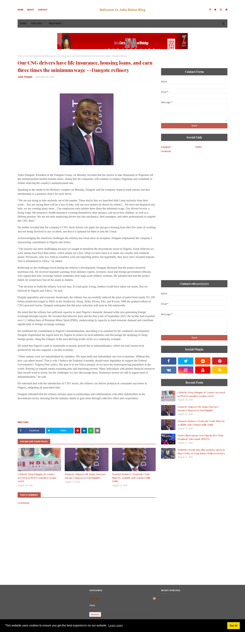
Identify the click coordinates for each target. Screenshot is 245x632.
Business (123, 598)
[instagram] (221, 10)
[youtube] (202, 370)
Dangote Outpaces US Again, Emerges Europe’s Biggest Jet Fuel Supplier (85, 476)
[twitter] (215, 10)
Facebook (166, 151)
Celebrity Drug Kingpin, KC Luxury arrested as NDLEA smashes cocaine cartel (37, 478)
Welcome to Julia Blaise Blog (122, 9)
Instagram (166, 146)
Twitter (198, 146)
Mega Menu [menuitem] (55, 23)
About (30, 9)
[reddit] (202, 361)
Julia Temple (25, 76)
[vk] (168, 370)
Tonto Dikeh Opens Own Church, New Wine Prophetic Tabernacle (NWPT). (201, 437)
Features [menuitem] (36, 23)
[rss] (219, 370)
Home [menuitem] (23, 23)
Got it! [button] (233, 625)
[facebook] (209, 10)
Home (20, 9)
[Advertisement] (194, 183)
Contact (43, 9)
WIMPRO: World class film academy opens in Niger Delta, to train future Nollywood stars (201, 451)
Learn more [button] (115, 625)
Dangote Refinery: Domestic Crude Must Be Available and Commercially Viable (131, 478)
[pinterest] (226, 10)
